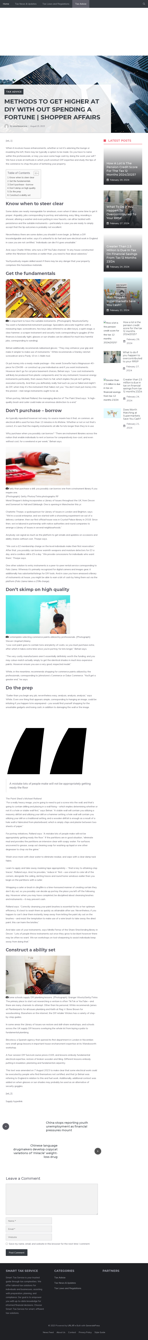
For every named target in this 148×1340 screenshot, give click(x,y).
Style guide (100, 1332)
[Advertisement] (74, 29)
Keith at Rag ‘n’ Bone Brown (64, 1009)
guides (18, 1017)
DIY (62, 159)
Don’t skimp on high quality (23, 188)
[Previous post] (5, 1126)
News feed (48, 1332)
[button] (144, 4)
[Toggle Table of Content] (35, 173)
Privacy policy (85, 1332)
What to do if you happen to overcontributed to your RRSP (132, 357)
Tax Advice (80, 3)
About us (61, 1332)
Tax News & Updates (26, 3)
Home (6, 3)
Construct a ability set (20, 195)
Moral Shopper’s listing (17, 500)
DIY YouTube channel (54, 249)
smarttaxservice (20, 126)
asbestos (82, 253)
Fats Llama (11, 569)
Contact (72, 1332)
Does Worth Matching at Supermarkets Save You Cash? (132, 414)
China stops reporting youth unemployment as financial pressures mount (67, 1126)
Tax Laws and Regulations (55, 3)
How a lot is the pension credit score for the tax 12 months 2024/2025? (132, 328)
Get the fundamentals (20, 181)
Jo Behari (74, 234)
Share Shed (75, 929)
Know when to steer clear (22, 177)
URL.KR (71, 1325)
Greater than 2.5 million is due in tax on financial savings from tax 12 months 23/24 (122, 254)
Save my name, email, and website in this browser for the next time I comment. (49, 1243)
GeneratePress (93, 1325)
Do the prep (15, 191)
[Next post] (98, 1151)
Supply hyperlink (14, 1101)
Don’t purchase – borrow (21, 184)
